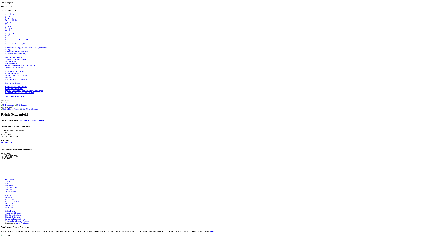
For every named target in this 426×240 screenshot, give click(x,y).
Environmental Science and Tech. (17, 52)
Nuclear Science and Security (15, 54)
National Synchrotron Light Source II (18, 44)
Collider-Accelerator (12, 73)
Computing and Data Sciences (16, 87)
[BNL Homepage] (14, 105)
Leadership (9, 185)
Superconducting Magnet (14, 67)
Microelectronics (11, 63)
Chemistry (9, 38)
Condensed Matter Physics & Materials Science (21, 40)
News (7, 24)
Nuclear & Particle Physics (14, 71)
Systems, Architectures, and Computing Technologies (24, 91)
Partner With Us (11, 20)
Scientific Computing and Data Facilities (19, 93)
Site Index (8, 189)
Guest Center (10, 199)
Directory (8, 28)
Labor (18, 223)
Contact (8, 26)
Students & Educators (13, 217)
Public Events (10, 211)
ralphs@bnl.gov (7, 142)
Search (7, 30)
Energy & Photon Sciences (14, 34)
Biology (8, 50)
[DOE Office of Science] (19, 109)
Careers (8, 22)
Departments (9, 18)
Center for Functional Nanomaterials (18, 36)
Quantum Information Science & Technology (21, 65)
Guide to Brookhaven (13, 201)
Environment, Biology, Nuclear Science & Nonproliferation (26, 48)
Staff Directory (10, 191)
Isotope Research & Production (16, 75)
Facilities (8, 197)
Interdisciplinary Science (14, 42)
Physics (8, 77)
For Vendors (9, 205)
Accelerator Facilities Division (16, 59)
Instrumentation (10, 61)
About (7, 16)
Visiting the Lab (11, 187)
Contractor (25, 223)
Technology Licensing (13, 213)
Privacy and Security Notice (15, 219)
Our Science (9, 14)
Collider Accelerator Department (34, 120)
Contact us (4, 162)
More (212, 231)
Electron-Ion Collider (12, 83)
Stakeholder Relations (13, 215)
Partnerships (9, 203)
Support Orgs (10, 96)
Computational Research (14, 89)
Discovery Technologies (13, 57)
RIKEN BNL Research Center (16, 79)
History (8, 183)
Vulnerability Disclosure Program (17, 221)
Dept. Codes (19, 96)
